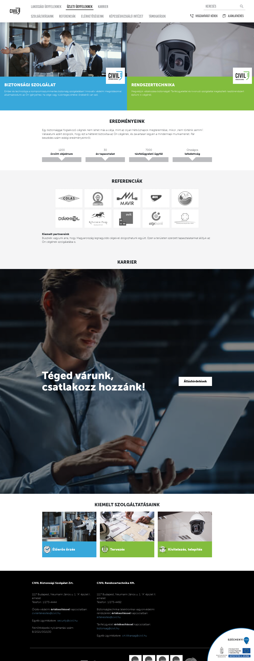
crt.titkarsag (134, 635)
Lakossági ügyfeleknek (46, 7)
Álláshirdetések (195, 381)
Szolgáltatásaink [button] (42, 16)
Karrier (103, 7)
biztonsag (108, 628)
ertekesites (109, 617)
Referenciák (67, 16)
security (67, 620)
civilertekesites (46, 613)
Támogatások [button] (157, 16)
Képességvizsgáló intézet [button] (126, 16)
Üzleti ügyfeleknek (79, 7)
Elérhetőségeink (92, 16)
